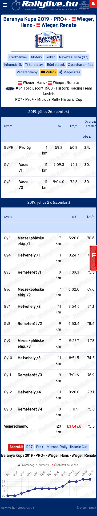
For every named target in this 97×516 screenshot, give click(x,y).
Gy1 (7, 165)
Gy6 (7, 289)
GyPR (8, 148)
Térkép (50, 57)
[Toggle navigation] (5, 5)
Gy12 (8, 392)
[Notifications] (93, 4)
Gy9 (7, 341)
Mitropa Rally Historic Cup (67, 447)
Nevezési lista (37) (73, 57)
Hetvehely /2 (29, 307)
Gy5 (7, 272)
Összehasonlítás (80, 65)
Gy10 (8, 358)
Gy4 (7, 255)
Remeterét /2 (30, 324)
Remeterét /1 (29, 272)
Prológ (25, 148)
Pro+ (40, 447)
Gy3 (7, 238)
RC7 (29, 447)
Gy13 (8, 409)
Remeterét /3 (30, 375)
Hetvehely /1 (29, 255)
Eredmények (18, 57)
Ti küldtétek (34, 65)
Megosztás (71, 72)
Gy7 (7, 307)
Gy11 (7, 375)
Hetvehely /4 (29, 392)
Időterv (36, 57)
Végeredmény (27, 72)
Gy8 (7, 324)
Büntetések (56, 65)
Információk (13, 65)
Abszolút (16, 447)
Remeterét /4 (30, 409)
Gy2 (7, 182)
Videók (50, 72)
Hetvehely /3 (29, 358)
